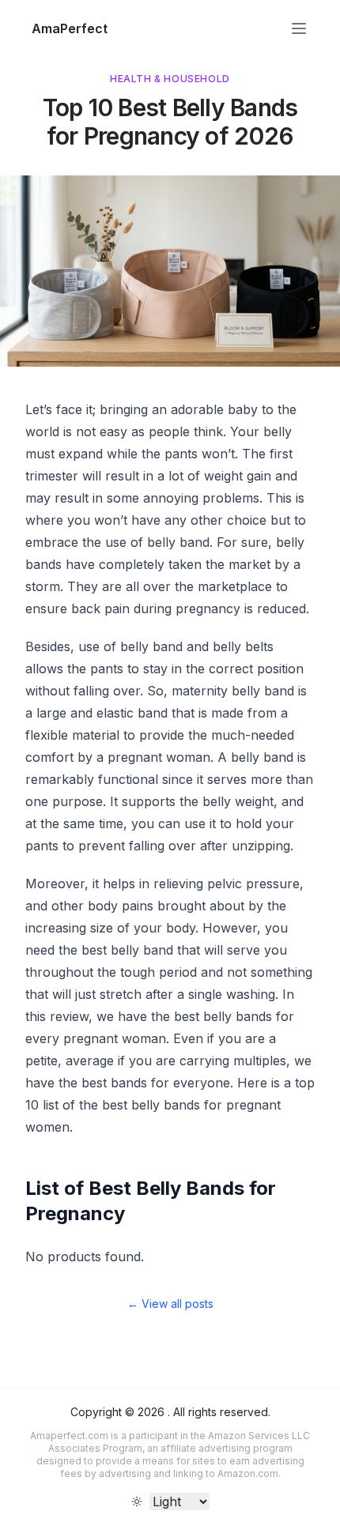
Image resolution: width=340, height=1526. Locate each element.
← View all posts (170, 1303)
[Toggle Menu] (299, 28)
